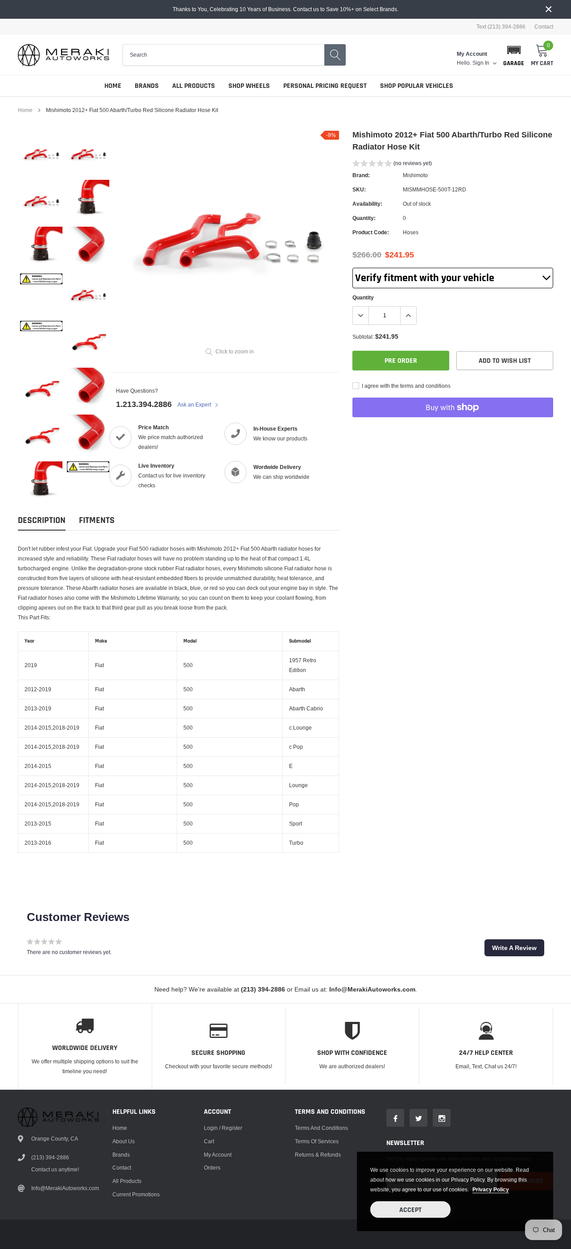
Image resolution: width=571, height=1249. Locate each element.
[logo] (63, 55)
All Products (193, 86)
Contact (543, 26)
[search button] (335, 55)
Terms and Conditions (321, 1128)
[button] (513, 54)
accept (410, 1210)
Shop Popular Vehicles (416, 86)
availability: (367, 203)
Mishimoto (415, 175)
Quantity (363, 297)
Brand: (361, 175)
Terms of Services (317, 1141)
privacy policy (490, 1189)
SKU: (359, 189)
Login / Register (223, 1128)
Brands (147, 86)
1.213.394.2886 (144, 404)
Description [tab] (42, 520)
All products (126, 1181)
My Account (218, 1154)
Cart (209, 1141)
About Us (123, 1141)
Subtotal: (363, 336)
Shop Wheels (249, 86)
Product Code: (370, 232)
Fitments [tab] (97, 520)
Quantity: (364, 218)
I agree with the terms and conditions (405, 385)
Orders (212, 1167)
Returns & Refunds (318, 1154)
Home (112, 86)
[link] (41, 154)
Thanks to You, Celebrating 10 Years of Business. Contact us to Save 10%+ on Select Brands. (285, 9)
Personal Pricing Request (325, 86)
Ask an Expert (195, 404)
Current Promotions (136, 1194)
